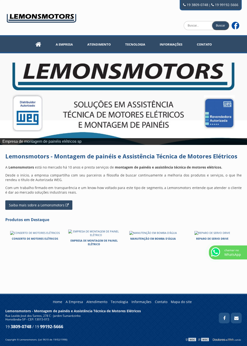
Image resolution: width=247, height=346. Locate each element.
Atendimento (99, 44)
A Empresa (64, 44)
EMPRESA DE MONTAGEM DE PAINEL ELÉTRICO (94, 242)
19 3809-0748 (197, 4)
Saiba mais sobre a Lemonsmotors (37, 205)
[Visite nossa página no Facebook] (237, 16)
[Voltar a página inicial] (41, 17)
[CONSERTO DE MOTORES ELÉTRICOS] (35, 232)
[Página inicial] (38, 44)
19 (18, 326)
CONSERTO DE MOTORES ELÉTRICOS (35, 238)
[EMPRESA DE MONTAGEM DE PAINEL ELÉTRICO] (94, 233)
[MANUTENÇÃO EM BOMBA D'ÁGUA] (153, 232)
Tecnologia (135, 44)
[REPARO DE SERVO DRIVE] (212, 232)
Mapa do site (181, 301)
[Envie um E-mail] (236, 318)
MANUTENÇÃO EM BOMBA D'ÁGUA (153, 238)
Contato (204, 44)
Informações (171, 44)
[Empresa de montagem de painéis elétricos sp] (123, 99)
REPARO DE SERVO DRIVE (212, 238)
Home (57, 301)
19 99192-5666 (226, 4)
